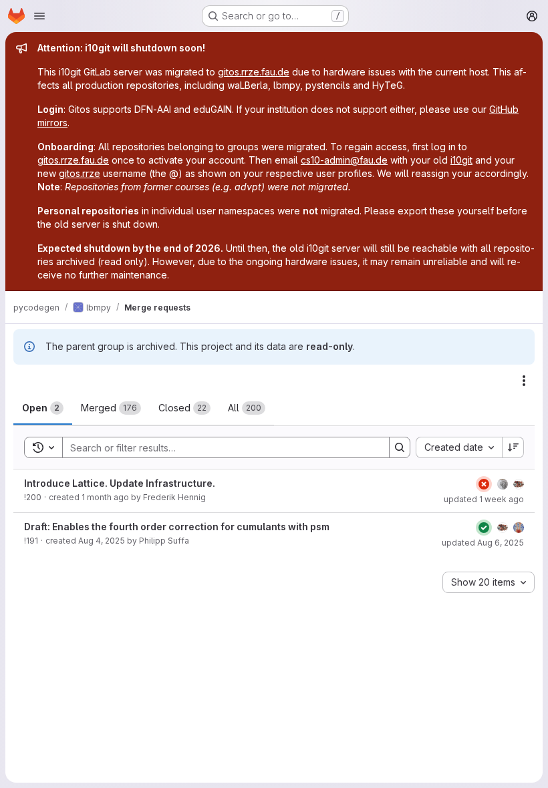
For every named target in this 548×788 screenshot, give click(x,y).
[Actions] (524, 380)
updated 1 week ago (484, 499)
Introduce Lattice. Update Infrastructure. (119, 483)
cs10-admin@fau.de (344, 160)
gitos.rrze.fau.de (253, 71)
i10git (461, 160)
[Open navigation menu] (39, 16)
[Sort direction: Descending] (513, 447)
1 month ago (105, 497)
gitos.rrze (79, 173)
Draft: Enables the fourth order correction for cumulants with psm (176, 526)
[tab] (42, 408)
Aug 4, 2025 (101, 541)
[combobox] (459, 447)
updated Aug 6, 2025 (483, 543)
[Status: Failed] (484, 484)
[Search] (399, 447)
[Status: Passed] (484, 528)
